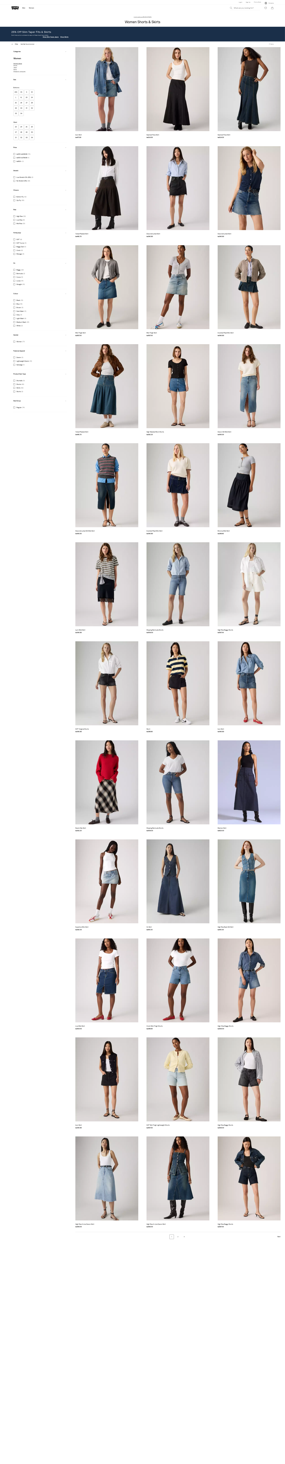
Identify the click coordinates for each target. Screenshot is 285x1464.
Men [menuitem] (23, 8)
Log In (240, 2)
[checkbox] (15, 92)
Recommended (27, 44)
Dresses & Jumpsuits (19, 71)
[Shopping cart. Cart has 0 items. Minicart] (272, 8)
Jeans (15, 67)
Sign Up (248, 2)
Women (141, 17)
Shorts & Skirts (17, 63)
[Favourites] (265, 8)
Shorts (15, 65)
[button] (255, 2)
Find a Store (257, 2)
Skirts (15, 69)
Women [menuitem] (31, 8)
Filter (16, 44)
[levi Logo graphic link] (15, 8)
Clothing (136, 17)
